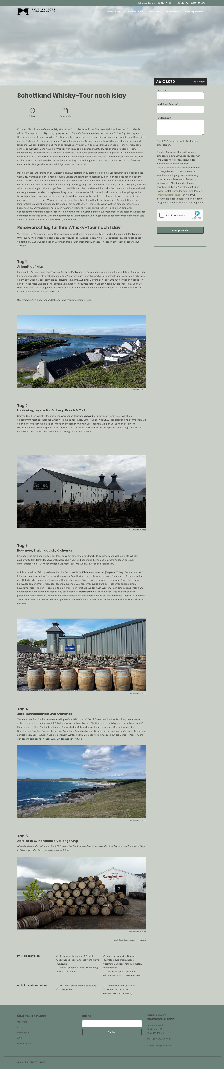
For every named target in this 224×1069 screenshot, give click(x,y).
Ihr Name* (162, 90)
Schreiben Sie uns (146, 3)
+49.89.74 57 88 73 (197, 3)
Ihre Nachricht (164, 117)
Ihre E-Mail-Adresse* (167, 104)
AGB (19, 1038)
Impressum (23, 1032)
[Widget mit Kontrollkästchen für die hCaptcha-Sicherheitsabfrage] (180, 215)
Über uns (22, 1021)
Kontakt (21, 1027)
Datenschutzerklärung (169, 167)
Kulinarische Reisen (133, 11)
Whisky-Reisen (113, 11)
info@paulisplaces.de (168, 194)
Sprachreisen (154, 11)
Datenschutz (24, 1043)
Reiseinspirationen (194, 11)
